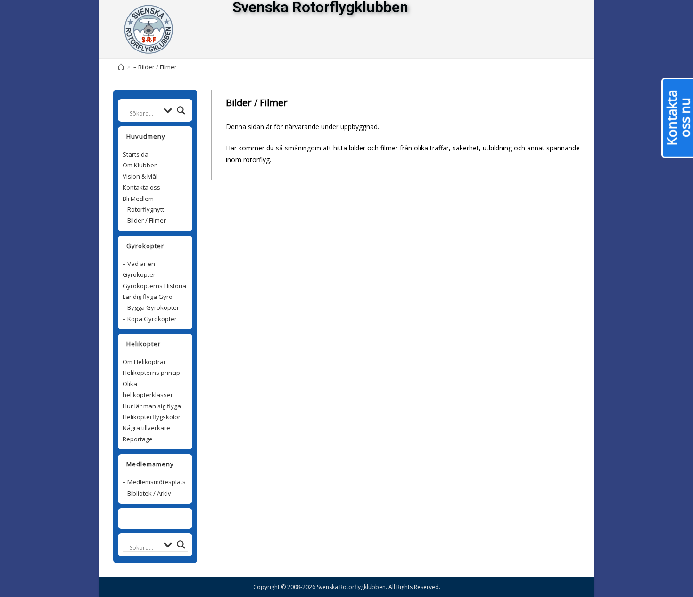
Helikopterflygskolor (152, 417)
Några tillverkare (146, 427)
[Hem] (121, 67)
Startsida (135, 154)
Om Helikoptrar (144, 361)
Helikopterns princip (151, 372)
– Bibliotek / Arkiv (147, 493)
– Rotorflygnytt (143, 209)
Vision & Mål (140, 176)
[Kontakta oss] (160, 518)
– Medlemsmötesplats (154, 482)
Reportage (138, 439)
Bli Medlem (138, 198)
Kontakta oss (141, 187)
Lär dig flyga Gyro (148, 296)
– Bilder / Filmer (144, 220)
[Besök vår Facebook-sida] (150, 518)
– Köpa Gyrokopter (150, 319)
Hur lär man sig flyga (152, 406)
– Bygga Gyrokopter (151, 307)
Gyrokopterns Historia (154, 286)
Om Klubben (140, 165)
